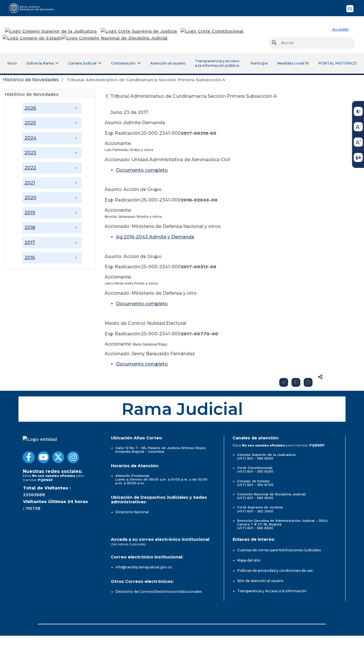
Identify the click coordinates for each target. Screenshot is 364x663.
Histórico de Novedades (31, 79)
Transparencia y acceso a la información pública (217, 63)
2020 (30, 197)
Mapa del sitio (248, 560)
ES (350, 9)
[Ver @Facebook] (29, 457)
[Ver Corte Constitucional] (212, 31)
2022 (30, 168)
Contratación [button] (123, 63)
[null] (107, 96)
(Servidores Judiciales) (128, 544)
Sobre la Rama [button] (40, 63)
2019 (29, 212)
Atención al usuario (168, 63)
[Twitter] (283, 382)
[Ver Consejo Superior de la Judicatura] (51, 31)
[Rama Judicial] (34, 8)
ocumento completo (144, 170)
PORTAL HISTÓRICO (337, 63)
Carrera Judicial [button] (82, 63)
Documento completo (142, 303)
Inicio (12, 63)
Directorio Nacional (132, 512)
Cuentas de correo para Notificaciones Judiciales (279, 550)
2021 (29, 183)
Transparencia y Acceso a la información (272, 591)
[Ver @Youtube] (43, 457)
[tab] (50, 94)
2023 (30, 152)
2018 (29, 227)
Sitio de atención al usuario (260, 581)
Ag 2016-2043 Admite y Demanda (155, 237)
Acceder (340, 29)
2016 (29, 257)
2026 (30, 108)
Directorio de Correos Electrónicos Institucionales (158, 591)
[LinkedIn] (308, 382)
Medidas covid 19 (293, 63)
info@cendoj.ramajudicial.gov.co (143, 567)
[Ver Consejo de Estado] (32, 38)
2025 (30, 123)
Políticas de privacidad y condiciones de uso (275, 570)
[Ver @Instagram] (73, 457)
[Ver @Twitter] (58, 457)
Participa (259, 63)
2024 (30, 138)
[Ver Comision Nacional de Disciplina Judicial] (114, 38)
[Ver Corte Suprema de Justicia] (139, 31)
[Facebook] (295, 382)
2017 (29, 242)
